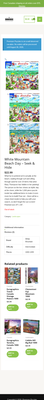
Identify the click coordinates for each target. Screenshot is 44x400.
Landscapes (16, 216)
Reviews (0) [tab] (9, 232)
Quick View (12, 282)
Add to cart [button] (11, 307)
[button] (6, 59)
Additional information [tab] (14, 227)
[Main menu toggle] (39, 19)
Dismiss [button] (22, 6)
